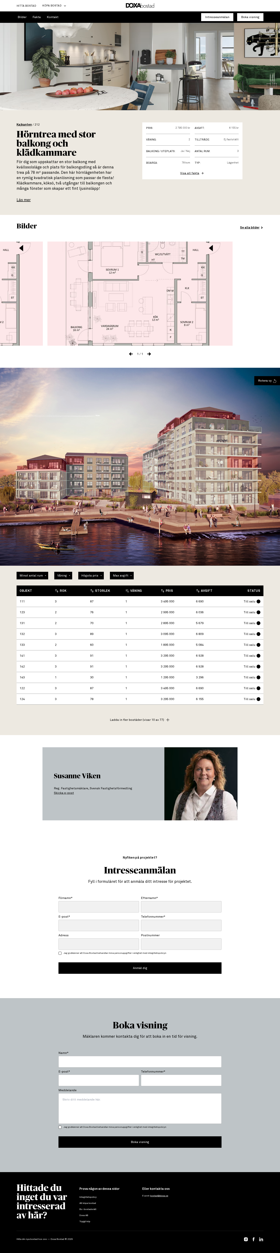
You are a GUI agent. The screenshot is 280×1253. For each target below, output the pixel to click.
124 (22, 699)
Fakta (37, 17)
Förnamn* (65, 898)
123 (22, 612)
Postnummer (150, 935)
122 (22, 688)
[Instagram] (246, 1239)
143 (22, 677)
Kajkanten (24, 124)
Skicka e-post (64, 792)
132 (22, 634)
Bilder (22, 17)
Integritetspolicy (88, 1197)
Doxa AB (83, 1215)
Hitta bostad (26, 6)
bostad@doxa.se (159, 1196)
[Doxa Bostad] (140, 5)
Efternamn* (149, 898)
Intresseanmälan (217, 17)
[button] (131, 354)
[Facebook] (253, 1239)
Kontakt (52, 17)
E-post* (64, 916)
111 (22, 601)
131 (22, 623)
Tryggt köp (84, 1221)
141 (22, 655)
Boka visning (250, 17)
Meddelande (67, 1090)
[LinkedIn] (261, 1239)
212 (37, 124)
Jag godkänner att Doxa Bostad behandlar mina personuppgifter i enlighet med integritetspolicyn (114, 953)
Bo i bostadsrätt (87, 1209)
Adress (63, 935)
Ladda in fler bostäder (137, 719)
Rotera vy (265, 380)
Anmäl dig (140, 968)
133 (22, 644)
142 (22, 666)
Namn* (63, 1052)
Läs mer (24, 200)
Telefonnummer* (153, 916)
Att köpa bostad (87, 1203)
